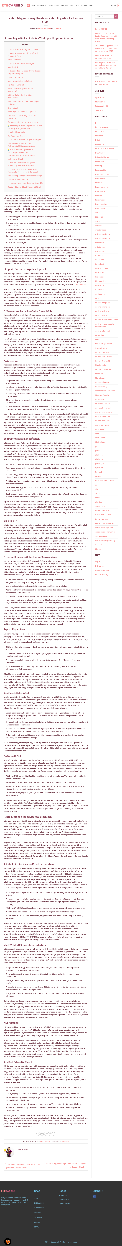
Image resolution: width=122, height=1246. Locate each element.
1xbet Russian (101, 204)
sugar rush (100, 506)
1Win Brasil (99, 131)
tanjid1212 (57, 28)
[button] (115, 5)
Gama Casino (101, 348)
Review (98, 476)
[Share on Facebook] (38, 1134)
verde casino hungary (104, 523)
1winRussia (99, 161)
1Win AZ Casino (101, 127)
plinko (98, 451)
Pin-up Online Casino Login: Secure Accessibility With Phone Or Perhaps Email (106, 37)
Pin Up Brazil (100, 438)
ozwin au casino (102, 425)
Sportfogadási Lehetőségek (20, 81)
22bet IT (98, 221)
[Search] (28, 5)
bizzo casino (100, 281)
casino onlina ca (102, 307)
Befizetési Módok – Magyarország (23, 122)
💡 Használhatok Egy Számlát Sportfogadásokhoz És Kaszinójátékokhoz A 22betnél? (21, 152)
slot (97, 489)
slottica (98, 502)
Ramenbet (99, 472)
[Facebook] (94, 1196)
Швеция (98, 549)
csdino (98, 339)
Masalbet (99, 374)
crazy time (99, 335)
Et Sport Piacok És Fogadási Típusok (23, 49)
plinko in (99, 455)
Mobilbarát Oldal (15, 159)
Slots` (97, 498)
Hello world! (103, 85)
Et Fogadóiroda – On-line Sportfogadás (25, 183)
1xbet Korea (100, 178)
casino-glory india (103, 331)
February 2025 (101, 106)
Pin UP (98, 433)
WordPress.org (101, 574)
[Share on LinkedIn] (53, 1134)
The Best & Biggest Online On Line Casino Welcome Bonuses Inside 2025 (106, 48)
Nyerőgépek (13, 108)
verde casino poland (104, 527)
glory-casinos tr (102, 352)
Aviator (98, 225)
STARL (91, 5)
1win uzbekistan (102, 157)
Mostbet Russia (102, 395)
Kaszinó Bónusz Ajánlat (18, 179)
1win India (99, 144)
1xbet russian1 (101, 208)
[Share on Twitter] (42, 1134)
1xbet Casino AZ (102, 174)
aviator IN (99, 243)
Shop (34, 5)
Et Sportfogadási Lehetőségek (21, 63)
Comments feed (102, 570)
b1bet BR (99, 255)
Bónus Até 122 (101, 29)
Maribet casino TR (103, 369)
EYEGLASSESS (41, 5)
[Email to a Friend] (46, 1134)
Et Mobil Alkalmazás (16, 132)
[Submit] (116, 16)
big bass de (100, 277)
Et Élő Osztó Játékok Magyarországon (24, 139)
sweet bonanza (102, 510)
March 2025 (100, 102)
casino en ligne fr (102, 302)
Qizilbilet (99, 468)
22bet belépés (79, 284)
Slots (97, 493)
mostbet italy (101, 386)
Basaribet (99, 264)
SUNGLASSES (53, 5)
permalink (65, 1141)
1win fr (98, 140)
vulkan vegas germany (105, 540)
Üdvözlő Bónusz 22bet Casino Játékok (24, 187)
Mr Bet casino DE (102, 403)
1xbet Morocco (101, 191)
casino (98, 298)
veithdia (84, 5)
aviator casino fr (102, 238)
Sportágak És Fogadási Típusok (22, 112)
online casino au (102, 416)
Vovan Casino (101, 536)
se (96, 485)
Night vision (74, 5)
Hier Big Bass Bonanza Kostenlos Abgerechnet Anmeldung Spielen (105, 65)
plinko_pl (99, 463)
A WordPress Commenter (106, 81)
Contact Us (64, 1200)
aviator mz (100, 247)
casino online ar (102, 311)
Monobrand (100, 378)
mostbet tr (100, 399)
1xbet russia (100, 200)
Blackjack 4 (13, 67)
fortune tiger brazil (103, 344)
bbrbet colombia (102, 268)
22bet (97, 213)
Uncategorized (45, 15)
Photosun (65, 5)
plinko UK (99, 459)
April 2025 (99, 97)
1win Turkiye (100, 153)
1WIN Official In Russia (104, 148)
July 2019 (99, 110)
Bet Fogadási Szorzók (17, 136)
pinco (97, 446)
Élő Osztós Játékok (16, 85)
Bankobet (99, 260)
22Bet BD (99, 217)
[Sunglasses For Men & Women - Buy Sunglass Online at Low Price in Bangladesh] (12, 5)
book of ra (99, 285)
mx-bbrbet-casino (103, 412)
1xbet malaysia (101, 187)
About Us (63, 1196)
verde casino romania (105, 532)
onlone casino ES (102, 421)
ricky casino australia (104, 480)
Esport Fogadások (16, 77)
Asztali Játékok (14, 59)
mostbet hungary (102, 382)
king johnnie (100, 365)
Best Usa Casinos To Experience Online (104, 56)
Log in (97, 561)
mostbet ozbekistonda (105, 391)
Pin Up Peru (100, 442)
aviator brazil (101, 230)
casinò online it (102, 315)
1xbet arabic (100, 170)
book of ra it (100, 290)
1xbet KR (98, 183)
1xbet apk (99, 166)
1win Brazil (99, 136)
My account (64, 1204)
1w (96, 123)
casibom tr (100, 294)
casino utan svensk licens (106, 319)
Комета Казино (101, 545)
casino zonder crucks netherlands (104, 325)
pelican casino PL (102, 429)
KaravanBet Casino (103, 356)
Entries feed (100, 566)
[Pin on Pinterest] (49, 1134)
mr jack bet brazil (103, 408)
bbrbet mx (99, 273)
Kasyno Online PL (102, 361)
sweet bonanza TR (103, 515)
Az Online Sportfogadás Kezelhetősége (25, 176)
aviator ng (99, 251)
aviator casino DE (103, 234)
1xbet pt (98, 196)
